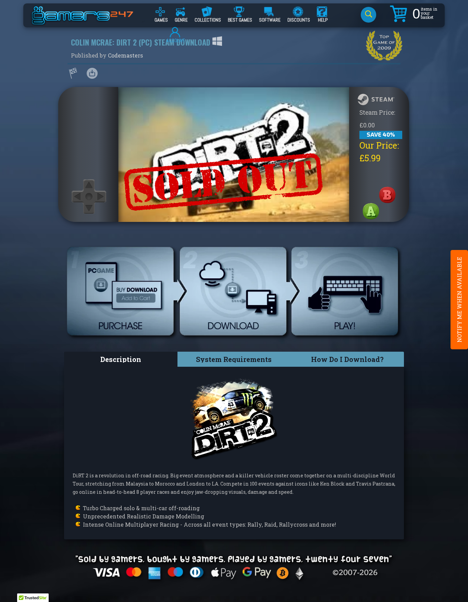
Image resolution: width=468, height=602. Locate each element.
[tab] (120, 359)
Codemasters (125, 55)
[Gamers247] (90, 21)
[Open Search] (368, 15)
